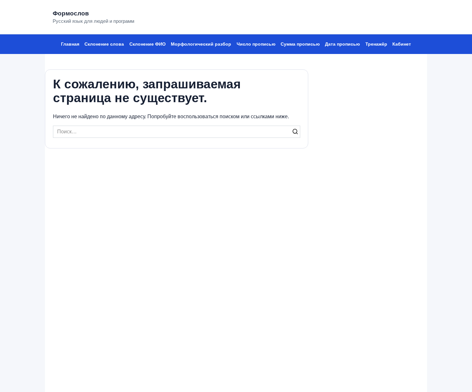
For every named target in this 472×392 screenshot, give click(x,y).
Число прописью (256, 44)
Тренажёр (376, 44)
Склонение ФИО (147, 44)
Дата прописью (342, 44)
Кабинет (401, 44)
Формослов (71, 13)
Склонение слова (104, 44)
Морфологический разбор (201, 44)
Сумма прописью (300, 44)
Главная (70, 44)
